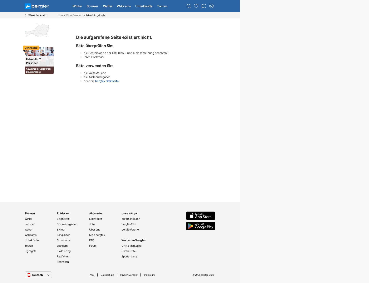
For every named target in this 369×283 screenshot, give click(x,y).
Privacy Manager (128, 274)
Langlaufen (63, 234)
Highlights (30, 251)
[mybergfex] (211, 6)
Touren (162, 6)
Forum (92, 245)
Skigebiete (63, 218)
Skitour (61, 229)
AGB (92, 274)
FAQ (91, 240)
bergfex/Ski (128, 224)
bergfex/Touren (130, 218)
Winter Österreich (74, 15)
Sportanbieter (129, 256)
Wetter (107, 6)
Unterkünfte (143, 6)
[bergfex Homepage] (37, 6)
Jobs (92, 224)
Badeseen (63, 261)
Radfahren (63, 256)
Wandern (62, 245)
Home (60, 15)
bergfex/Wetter (130, 229)
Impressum (149, 274)
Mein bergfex (97, 234)
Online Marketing (131, 245)
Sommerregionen (67, 224)
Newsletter (95, 218)
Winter (77, 6)
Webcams (124, 6)
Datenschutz (107, 274)
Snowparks (63, 240)
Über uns (94, 229)
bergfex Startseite (107, 81)
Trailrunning (64, 251)
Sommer (92, 6)
